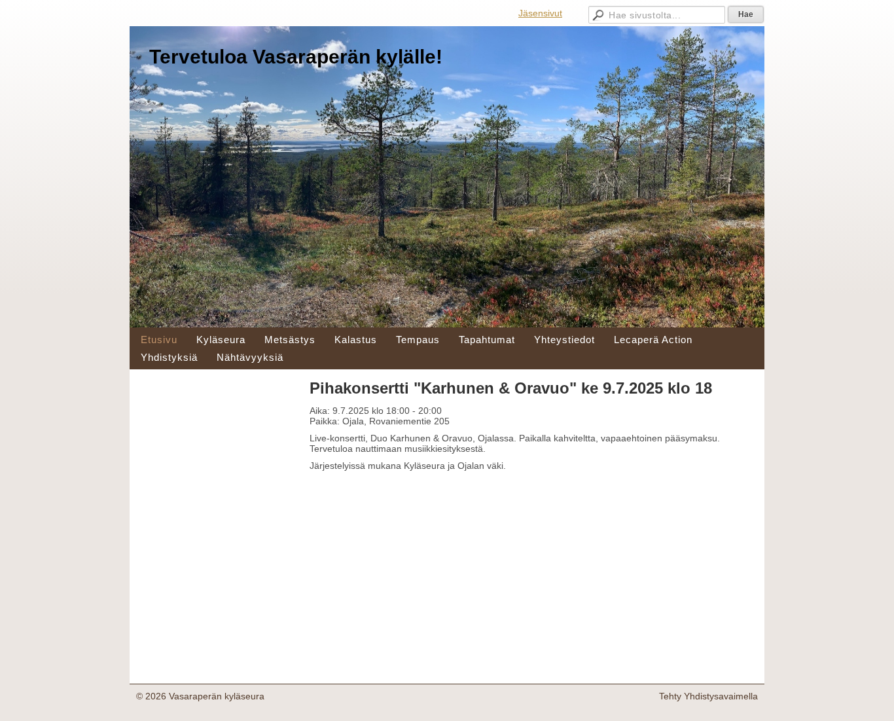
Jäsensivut (540, 13)
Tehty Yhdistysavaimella (708, 696)
